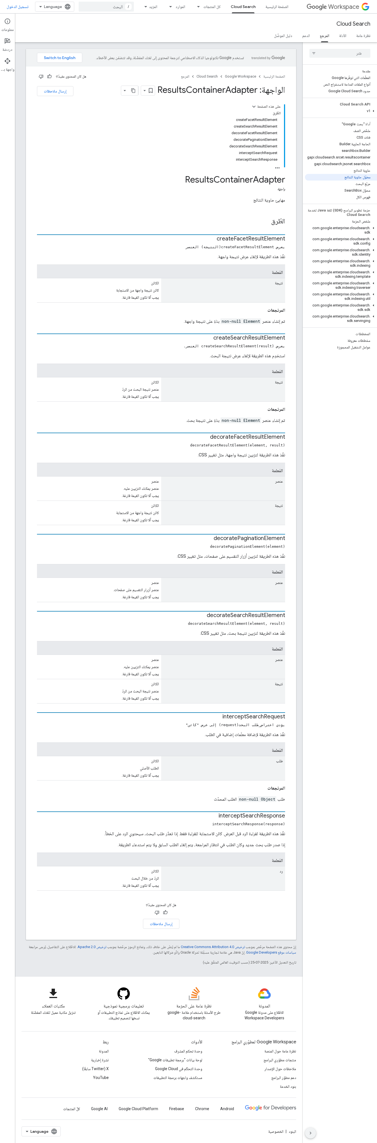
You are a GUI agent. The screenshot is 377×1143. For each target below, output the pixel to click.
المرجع (324, 35)
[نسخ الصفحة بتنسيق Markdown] (133, 90)
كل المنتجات (212, 6)
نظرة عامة (363, 35)
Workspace (343, 6)
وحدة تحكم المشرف (188, 1051)
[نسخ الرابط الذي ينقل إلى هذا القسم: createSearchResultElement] (207, 338)
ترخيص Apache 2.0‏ (92, 947)
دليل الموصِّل (283, 35)
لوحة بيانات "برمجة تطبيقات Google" (175, 1060)
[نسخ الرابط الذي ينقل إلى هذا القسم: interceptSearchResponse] (213, 816)
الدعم (306, 35)
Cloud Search (243, 6)
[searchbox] (339, 53)
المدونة (104, 1051)
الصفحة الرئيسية (277, 6)
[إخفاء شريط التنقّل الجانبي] (310, 1133)
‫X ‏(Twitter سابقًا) (95, 1069)
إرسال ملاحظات (55, 91)
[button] (341, 111)
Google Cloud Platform (138, 1109)
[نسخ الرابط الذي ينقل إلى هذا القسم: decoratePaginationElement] (208, 538)
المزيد (153, 6)
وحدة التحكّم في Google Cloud (178, 1069)
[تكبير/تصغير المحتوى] (254, 106)
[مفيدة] (49, 76)
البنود (292, 1131)
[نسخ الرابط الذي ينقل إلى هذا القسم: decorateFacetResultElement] (204, 437)
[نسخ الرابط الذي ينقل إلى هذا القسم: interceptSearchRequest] (216, 717)
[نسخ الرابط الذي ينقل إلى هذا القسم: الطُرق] (265, 221)
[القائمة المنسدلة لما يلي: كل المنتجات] (196, 6)
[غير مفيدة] (41, 76)
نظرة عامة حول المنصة (280, 1051)
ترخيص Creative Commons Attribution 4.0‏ (213, 947)
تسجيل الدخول (17, 6)
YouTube (101, 1077)
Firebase (176, 1109)
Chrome (202, 1109)
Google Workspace (240, 76)
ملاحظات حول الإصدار (280, 1069)
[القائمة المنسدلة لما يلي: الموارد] (169, 6)
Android (227, 1109)
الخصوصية (275, 1131)
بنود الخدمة (288, 1086)
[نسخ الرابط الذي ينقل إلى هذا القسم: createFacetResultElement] (211, 239)
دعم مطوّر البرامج (283, 1077)
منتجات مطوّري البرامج (280, 1060)
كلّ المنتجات (71, 1109)
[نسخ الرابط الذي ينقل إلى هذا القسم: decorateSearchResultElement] (201, 615)
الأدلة (342, 35)
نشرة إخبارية (100, 1060)
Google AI (99, 1109)
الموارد (180, 6)
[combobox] (106, 7)
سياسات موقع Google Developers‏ (271, 952)
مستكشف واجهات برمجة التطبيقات (177, 1077)
